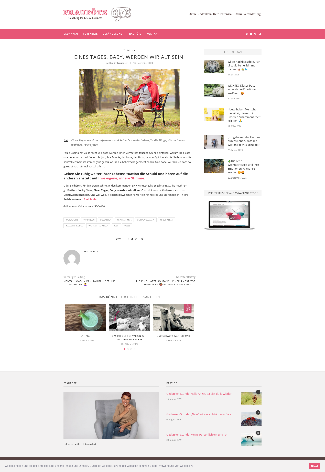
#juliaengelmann (145, 219)
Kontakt (153, 33)
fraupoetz (122, 62)
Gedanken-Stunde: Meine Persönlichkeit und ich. (197, 434)
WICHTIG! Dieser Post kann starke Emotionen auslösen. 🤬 (242, 89)
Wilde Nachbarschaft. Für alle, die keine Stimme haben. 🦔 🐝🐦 (244, 65)
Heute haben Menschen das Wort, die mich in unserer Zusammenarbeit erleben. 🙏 (244, 115)
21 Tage (85, 336)
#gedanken (105, 219)
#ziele (127, 225)
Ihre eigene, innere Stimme (121, 178)
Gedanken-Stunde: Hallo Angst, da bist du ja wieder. (199, 394)
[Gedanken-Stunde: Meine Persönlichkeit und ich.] (251, 439)
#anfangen (88, 219)
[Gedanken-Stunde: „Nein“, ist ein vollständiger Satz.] (251, 419)
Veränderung (113, 33)
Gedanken (70, 33)
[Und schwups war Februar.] (173, 317)
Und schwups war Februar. (173, 336)
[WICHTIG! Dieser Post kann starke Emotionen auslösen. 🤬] (214, 90)
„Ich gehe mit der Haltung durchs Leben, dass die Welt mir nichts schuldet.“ (244, 141)
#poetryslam (166, 219)
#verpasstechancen (98, 225)
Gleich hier (91, 199)
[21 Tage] (85, 317)
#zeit (116, 225)
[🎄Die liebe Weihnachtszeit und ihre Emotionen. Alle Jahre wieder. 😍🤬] (214, 166)
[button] (195, 466)
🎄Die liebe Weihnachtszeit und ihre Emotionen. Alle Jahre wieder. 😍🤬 (243, 166)
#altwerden (72, 219)
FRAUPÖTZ (135, 33)
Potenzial (90, 33)
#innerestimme (124, 219)
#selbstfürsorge (74, 225)
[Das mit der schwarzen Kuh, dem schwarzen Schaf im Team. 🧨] (129, 317)
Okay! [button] (314, 466)
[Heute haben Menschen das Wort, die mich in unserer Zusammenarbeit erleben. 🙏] (214, 114)
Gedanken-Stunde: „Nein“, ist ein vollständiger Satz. (199, 414)
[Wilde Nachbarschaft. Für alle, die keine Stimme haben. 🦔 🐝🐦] (214, 66)
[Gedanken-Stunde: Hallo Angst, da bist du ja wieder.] (251, 398)
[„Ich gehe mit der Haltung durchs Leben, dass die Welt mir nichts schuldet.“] (214, 142)
